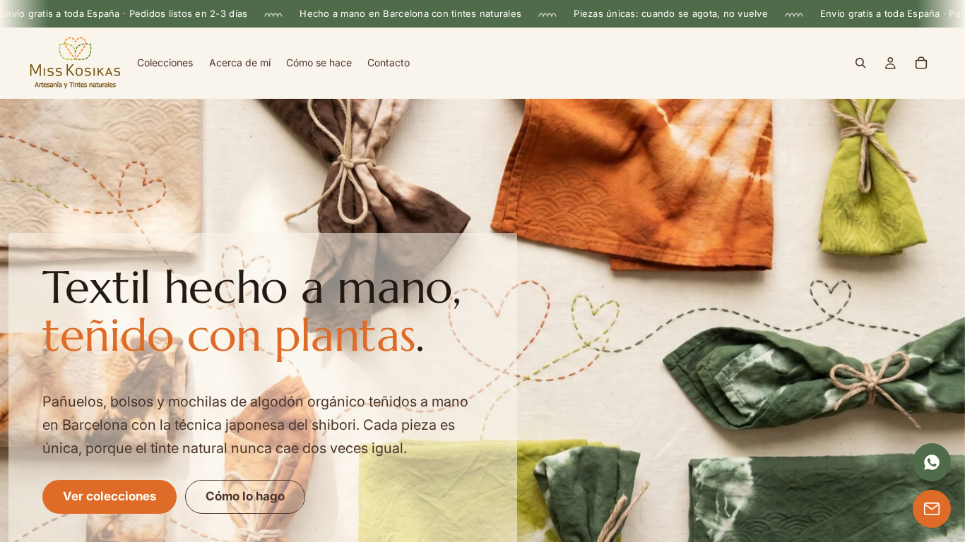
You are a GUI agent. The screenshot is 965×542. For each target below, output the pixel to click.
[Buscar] (860, 63)
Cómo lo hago (245, 496)
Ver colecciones (109, 496)
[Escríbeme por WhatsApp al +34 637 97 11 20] (932, 462)
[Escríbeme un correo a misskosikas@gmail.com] (932, 509)
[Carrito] (921, 63)
